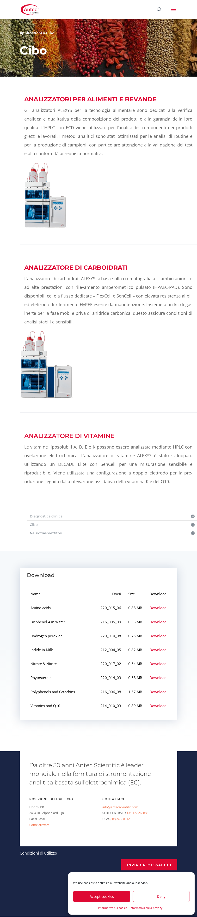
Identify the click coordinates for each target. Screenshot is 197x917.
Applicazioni (31, 32)
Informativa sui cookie (112, 908)
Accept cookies (102, 896)
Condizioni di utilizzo (38, 853)
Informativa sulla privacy (146, 908)
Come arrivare (39, 825)
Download (157, 607)
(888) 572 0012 (120, 819)
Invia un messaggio (149, 865)
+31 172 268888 (137, 813)
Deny (161, 896)
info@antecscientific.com (120, 807)
